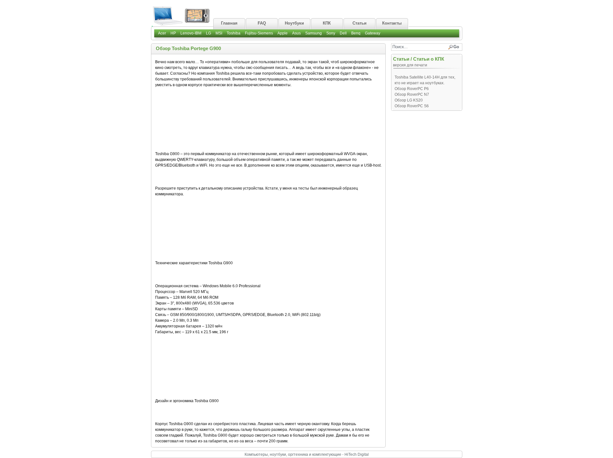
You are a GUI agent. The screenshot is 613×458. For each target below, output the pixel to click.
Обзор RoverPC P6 (412, 88)
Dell (343, 33)
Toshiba (233, 33)
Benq (355, 33)
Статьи (401, 59)
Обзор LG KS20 (409, 100)
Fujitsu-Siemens (259, 33)
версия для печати (410, 65)
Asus (296, 33)
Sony (330, 33)
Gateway (372, 33)
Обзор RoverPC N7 (412, 94)
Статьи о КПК (428, 59)
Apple (282, 33)
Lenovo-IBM (190, 33)
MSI (219, 33)
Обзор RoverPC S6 (412, 106)
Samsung (313, 33)
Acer (162, 33)
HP (173, 33)
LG (208, 33)
